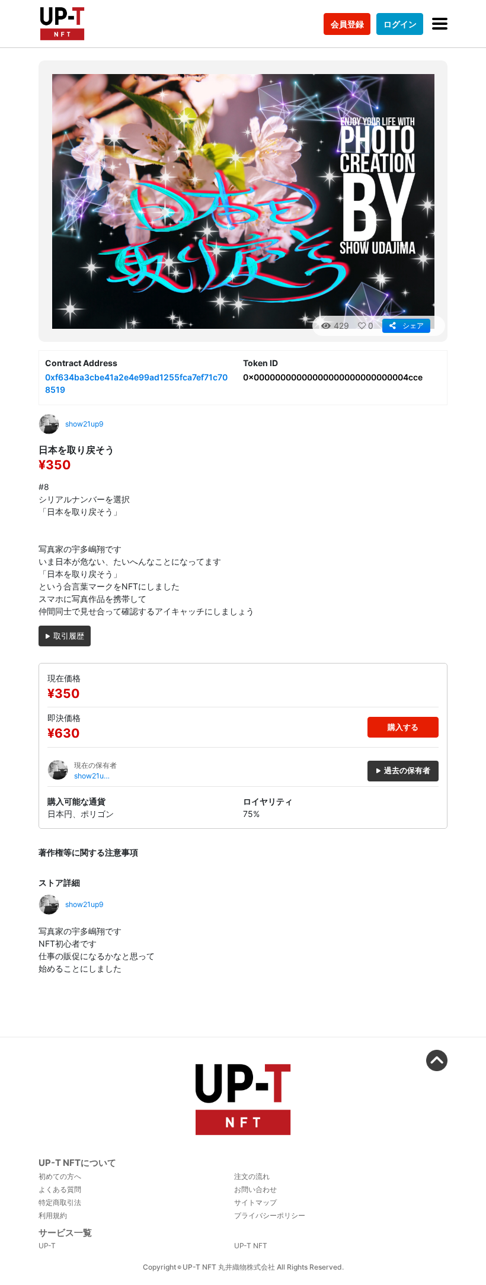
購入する (403, 727)
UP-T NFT (250, 1245)
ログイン (400, 24)
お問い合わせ (255, 1189)
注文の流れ (252, 1176)
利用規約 (53, 1215)
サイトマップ (255, 1202)
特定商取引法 (60, 1202)
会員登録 (347, 24)
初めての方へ (60, 1176)
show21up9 (91, 776)
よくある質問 (60, 1189)
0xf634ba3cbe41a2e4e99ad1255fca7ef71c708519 (136, 383)
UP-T (47, 1245)
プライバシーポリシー (269, 1215)
